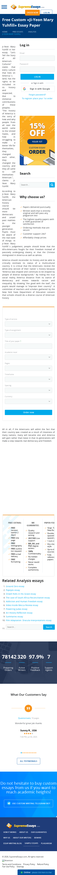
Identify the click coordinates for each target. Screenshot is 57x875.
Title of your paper (13, 341)
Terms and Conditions (11, 864)
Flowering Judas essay (16, 609)
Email (22, 53)
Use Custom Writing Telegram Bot (31, 803)
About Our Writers (22, 837)
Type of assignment (13, 330)
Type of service (11, 319)
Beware (37, 837)
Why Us (6, 837)
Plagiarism (46, 843)
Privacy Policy (29, 864)
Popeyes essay (13, 590)
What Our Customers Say (28, 695)
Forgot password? (37, 94)
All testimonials (28, 761)
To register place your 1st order (37, 98)
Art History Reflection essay (19, 612)
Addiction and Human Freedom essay (24, 601)
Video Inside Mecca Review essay (22, 605)
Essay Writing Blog (12, 843)
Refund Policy (43, 864)
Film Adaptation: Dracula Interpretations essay (28, 620)
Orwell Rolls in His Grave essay (21, 593)
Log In (37, 76)
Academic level (11, 352)
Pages (7, 363)
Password (24, 64)
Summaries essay (14, 616)
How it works (9, 832)
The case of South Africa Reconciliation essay (28, 597)
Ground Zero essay (15, 586)
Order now (32, 12)
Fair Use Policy (8, 866)
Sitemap (20, 866)
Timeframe (9, 374)
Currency (8, 396)
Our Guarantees (39, 832)
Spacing (8, 385)
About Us (23, 832)
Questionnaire (24, 718)
